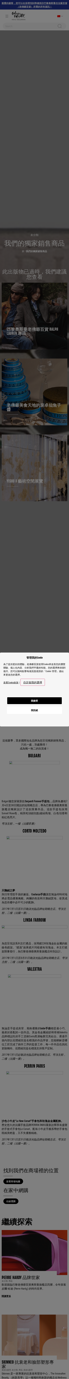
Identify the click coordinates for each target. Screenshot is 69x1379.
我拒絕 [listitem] (34, 710)
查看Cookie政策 (10, 682)
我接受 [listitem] (34, 700)
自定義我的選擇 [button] (32, 682)
